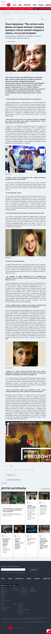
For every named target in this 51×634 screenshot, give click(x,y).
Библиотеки (3, 609)
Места (2, 604)
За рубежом (24, 593)
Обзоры (3, 595)
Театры (2, 605)
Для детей (14, 588)
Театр (14, 5)
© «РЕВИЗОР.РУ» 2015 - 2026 (20, 627)
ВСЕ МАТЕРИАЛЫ (46, 489)
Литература (27, 5)
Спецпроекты (22, 8)
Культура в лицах (5, 600)
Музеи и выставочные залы (6, 607)
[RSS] (44, 1)
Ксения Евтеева (11, 41)
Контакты (20, 613)
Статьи (25, 12)
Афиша (36, 8)
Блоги (2, 599)
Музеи (35, 5)
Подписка (20, 1)
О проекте (15, 1)
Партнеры (20, 611)
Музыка (40, 5)
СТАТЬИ (44, 19)
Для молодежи (15, 589)
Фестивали (24, 591)
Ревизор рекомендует (44, 8)
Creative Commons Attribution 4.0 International (33, 622)
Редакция (20, 605)
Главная (2, 12)
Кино (20, 5)
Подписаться (34, 569)
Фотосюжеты (4, 591)
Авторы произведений (24, 609)
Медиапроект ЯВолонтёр (17, 12)
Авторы (20, 607)
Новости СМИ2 (4, 483)
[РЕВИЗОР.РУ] (5, 4)
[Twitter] (41, 1)
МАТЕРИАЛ (10, 506)
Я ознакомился (6, 572)
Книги (14, 604)
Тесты (2, 597)
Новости (15, 8)
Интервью (3, 589)
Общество (46, 578)
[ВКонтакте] (39, 1)
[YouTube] (46, 1)
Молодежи (29, 8)
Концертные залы (4, 608)
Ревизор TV (4, 593)
